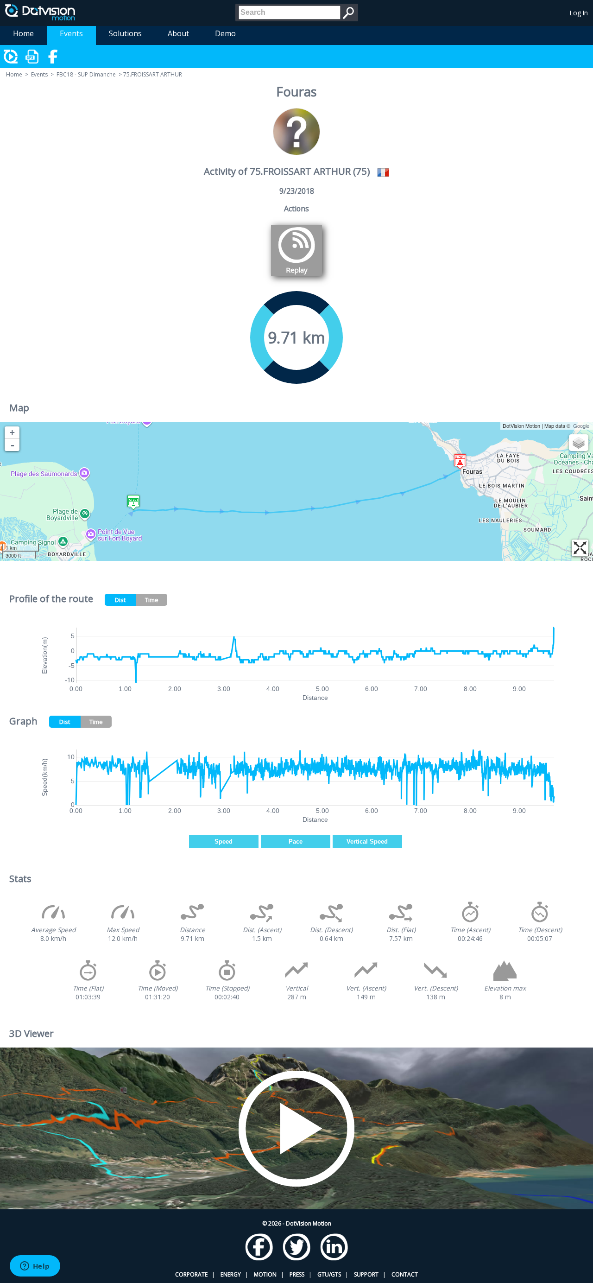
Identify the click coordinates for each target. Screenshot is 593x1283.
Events (71, 33)
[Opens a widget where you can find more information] (34, 1266)
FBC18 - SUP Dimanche (86, 74)
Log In (579, 12)
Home (23, 33)
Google (581, 425)
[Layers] (578, 442)
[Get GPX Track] (32, 57)
